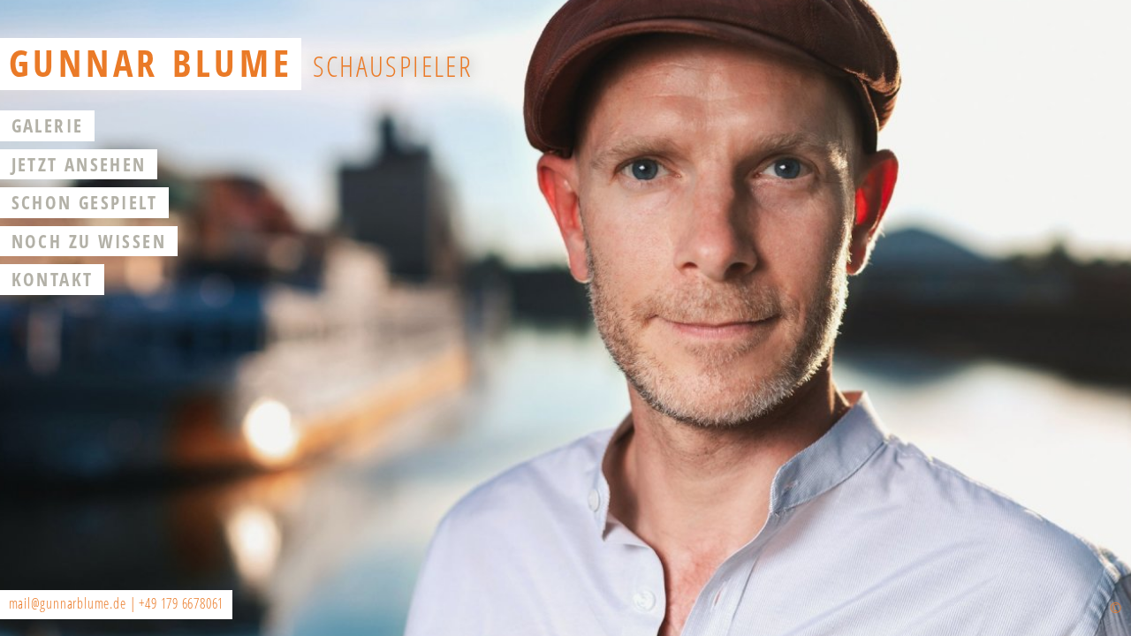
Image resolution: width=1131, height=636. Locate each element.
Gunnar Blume (151, 62)
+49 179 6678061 (181, 603)
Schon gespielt (84, 202)
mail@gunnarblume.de (67, 603)
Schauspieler (393, 66)
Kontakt (52, 280)
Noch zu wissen (88, 241)
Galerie (47, 125)
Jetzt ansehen (79, 164)
